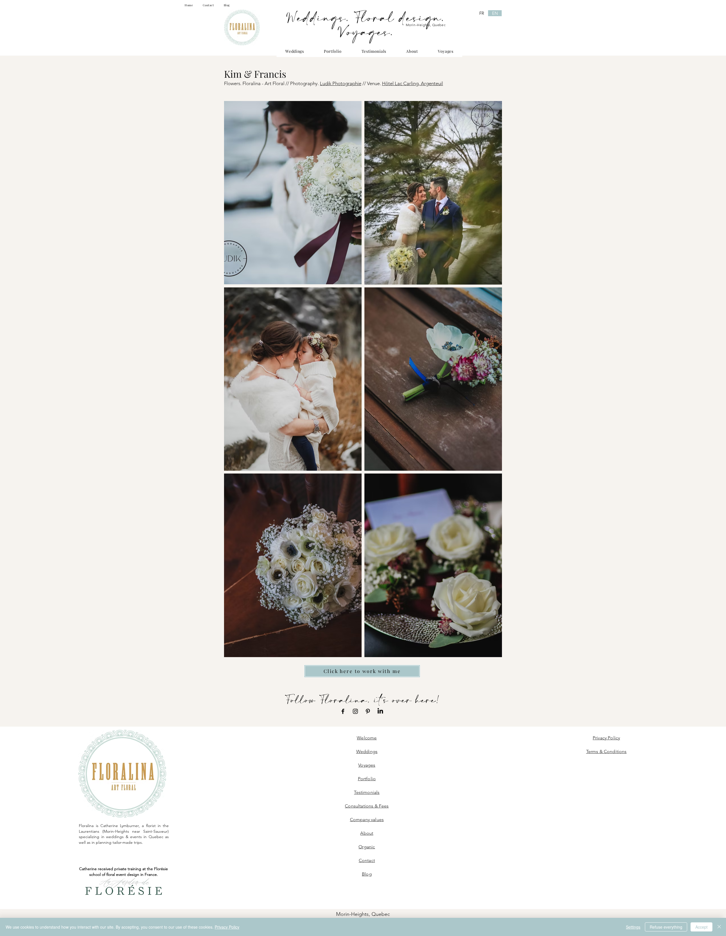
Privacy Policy (227, 927)
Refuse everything (666, 927)
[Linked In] (380, 711)
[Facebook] (342, 711)
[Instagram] (355, 711)
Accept (701, 927)
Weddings (366, 751)
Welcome (367, 738)
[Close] (719, 926)
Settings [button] (633, 927)
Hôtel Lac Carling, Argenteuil (412, 83)
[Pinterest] (367, 711)
